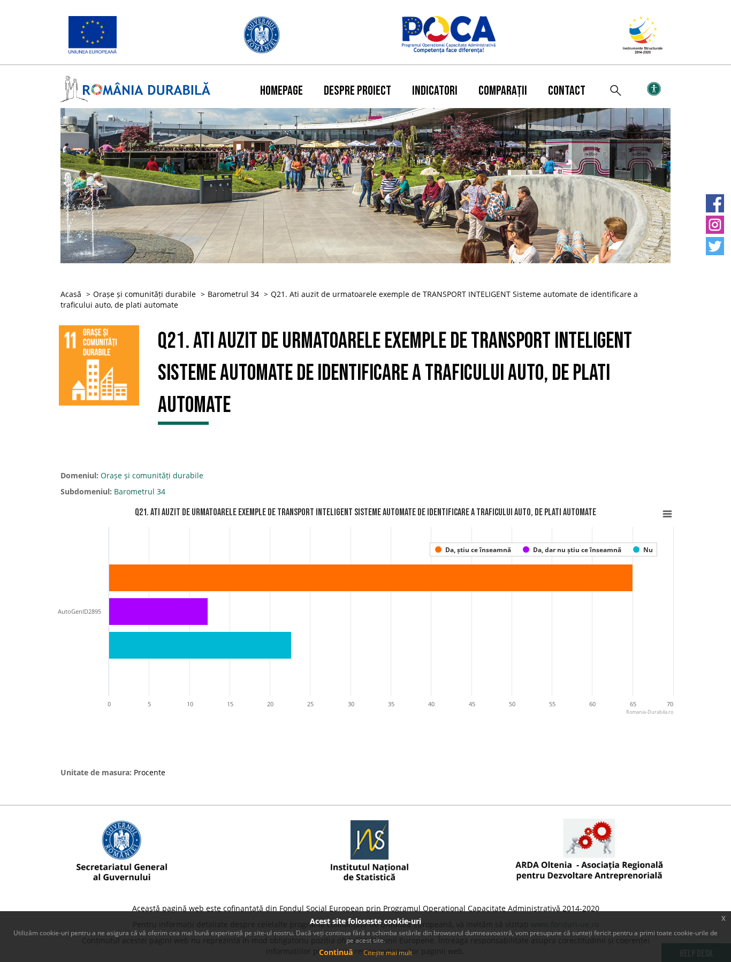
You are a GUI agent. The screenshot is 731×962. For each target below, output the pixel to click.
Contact (566, 90)
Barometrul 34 (233, 294)
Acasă (70, 294)
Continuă (336, 952)
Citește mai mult (387, 952)
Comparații (502, 90)
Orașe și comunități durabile (144, 294)
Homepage (281, 90)
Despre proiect (357, 90)
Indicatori (435, 90)
